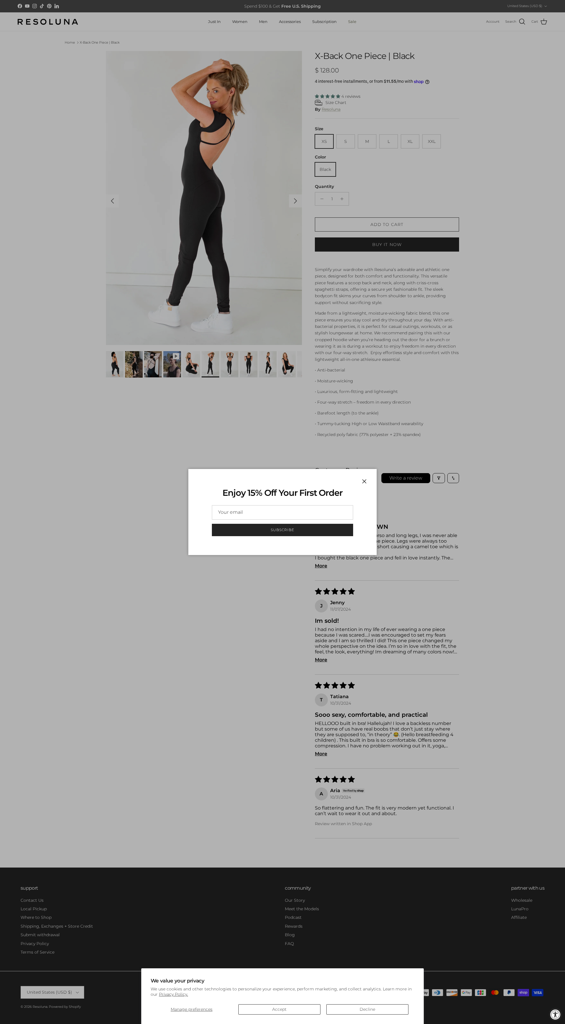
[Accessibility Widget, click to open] (555, 1014)
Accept (279, 1009)
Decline (367, 1009)
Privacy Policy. (173, 994)
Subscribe (282, 530)
